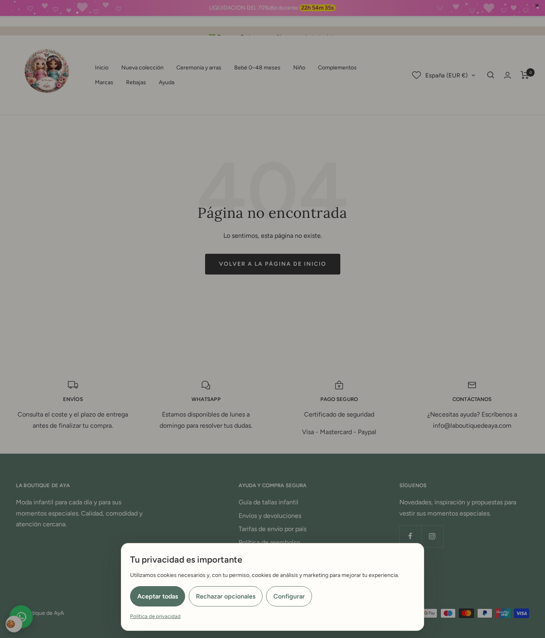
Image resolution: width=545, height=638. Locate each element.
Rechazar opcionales (225, 596)
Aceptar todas (157, 596)
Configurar (289, 596)
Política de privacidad (155, 616)
